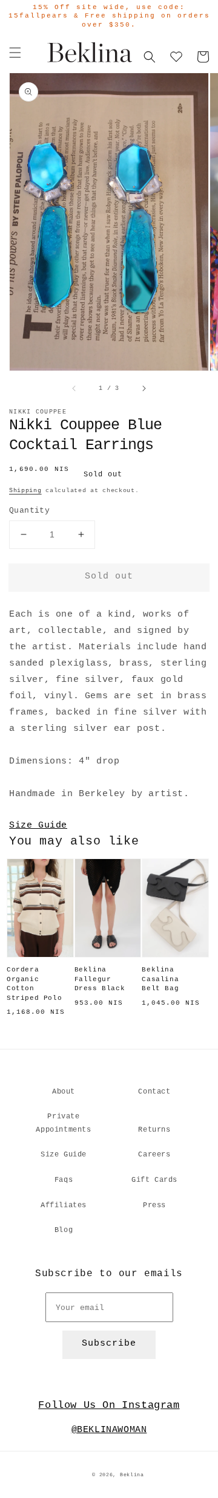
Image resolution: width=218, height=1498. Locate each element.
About (63, 1092)
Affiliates (64, 1205)
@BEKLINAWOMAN (109, 1430)
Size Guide (38, 825)
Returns (154, 1130)
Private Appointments (63, 1123)
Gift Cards (154, 1180)
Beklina (132, 1475)
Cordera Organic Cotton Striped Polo (34, 983)
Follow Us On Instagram (108, 1405)
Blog (63, 1230)
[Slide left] (74, 388)
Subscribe (109, 1343)
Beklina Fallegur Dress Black (99, 979)
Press (154, 1205)
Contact (154, 1092)
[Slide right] (143, 388)
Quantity (29, 510)
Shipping (25, 490)
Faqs (63, 1180)
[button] (15, 52)
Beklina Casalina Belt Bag (160, 979)
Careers (154, 1154)
